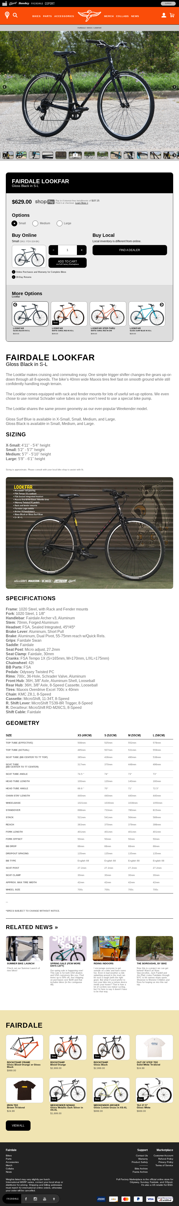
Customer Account (163, 1155)
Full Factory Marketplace (129, 1179)
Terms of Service (164, 1165)
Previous (4, 87)
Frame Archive (140, 1172)
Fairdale (82, 28)
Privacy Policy (165, 1162)
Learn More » (81, 203)
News (135, 16)
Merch (109, 16)
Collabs (122, 16)
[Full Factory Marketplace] (4, 3)
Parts (47, 16)
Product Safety (140, 1162)
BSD (170, 1185)
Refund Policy (165, 1159)
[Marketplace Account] (164, 15)
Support (168, 3)
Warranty (143, 1159)
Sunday (144, 1182)
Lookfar (97, 28)
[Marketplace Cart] (172, 15)
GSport (168, 1182)
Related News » (32, 927)
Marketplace (165, 1150)
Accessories (64, 16)
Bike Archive (141, 1168)
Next (174, 87)
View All (18, 1125)
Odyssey (134, 1182)
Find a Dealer (129, 250)
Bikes (36, 16)
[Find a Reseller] (7, 15)
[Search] (15, 15)
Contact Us (142, 1155)
